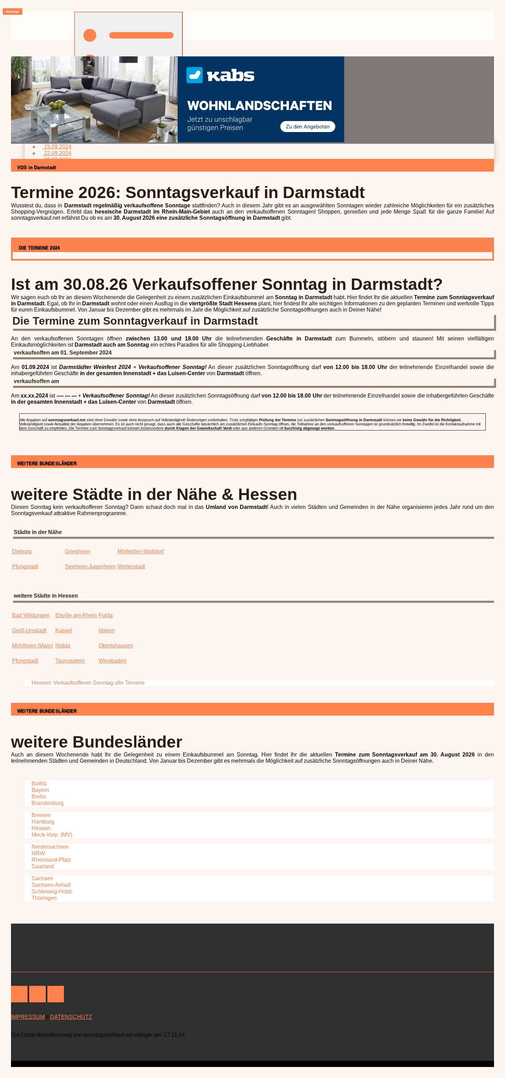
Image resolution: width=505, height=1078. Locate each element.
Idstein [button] (107, 630)
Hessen (40, 828)
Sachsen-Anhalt (50, 885)
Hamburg (42, 822)
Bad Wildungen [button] (31, 615)
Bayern (39, 790)
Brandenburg (47, 803)
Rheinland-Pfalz (50, 860)
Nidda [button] (62, 646)
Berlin (38, 796)
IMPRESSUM (28, 1017)
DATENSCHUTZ (71, 1017)
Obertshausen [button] (116, 646)
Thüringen (43, 898)
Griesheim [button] (77, 551)
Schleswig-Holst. (51, 891)
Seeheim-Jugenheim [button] (90, 566)
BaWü (38, 783)
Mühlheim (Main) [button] (32, 646)
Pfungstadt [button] (25, 566)
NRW (37, 853)
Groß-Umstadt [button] (29, 630)
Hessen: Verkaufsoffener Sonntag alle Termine (87, 683)
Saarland (42, 866)
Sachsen (41, 878)
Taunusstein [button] (70, 661)
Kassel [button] (63, 630)
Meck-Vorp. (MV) (51, 835)
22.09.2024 (57, 153)
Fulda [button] (106, 615)
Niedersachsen (49, 847)
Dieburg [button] (22, 551)
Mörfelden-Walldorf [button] (140, 551)
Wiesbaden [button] (112, 661)
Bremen (40, 815)
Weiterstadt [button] (131, 566)
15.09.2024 (57, 147)
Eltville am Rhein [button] (76, 615)
